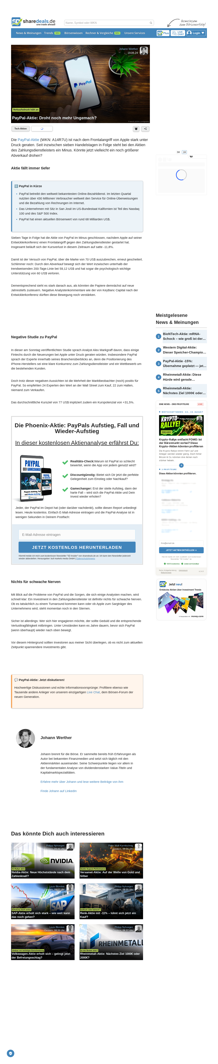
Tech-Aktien (20, 128)
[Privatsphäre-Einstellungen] (10, 1053)
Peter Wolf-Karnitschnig (120, 845)
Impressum (183, 570)
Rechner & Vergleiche (99, 33)
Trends (48, 33)
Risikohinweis (166, 572)
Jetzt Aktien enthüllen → (181, 550)
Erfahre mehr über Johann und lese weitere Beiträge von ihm (82, 782)
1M (184, 152)
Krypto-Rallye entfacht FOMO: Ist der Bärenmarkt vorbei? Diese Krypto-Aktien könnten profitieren (181, 443)
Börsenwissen (73, 33)
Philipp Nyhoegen (55, 845)
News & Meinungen (28, 33)
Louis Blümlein (57, 886)
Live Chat (93, 692)
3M (178, 152)
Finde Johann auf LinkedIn (59, 791)
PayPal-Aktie (28, 140)
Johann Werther (128, 49)
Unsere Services (134, 33)
